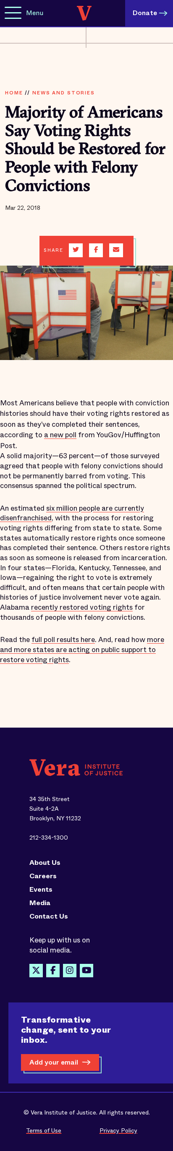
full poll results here (63, 639)
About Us (44, 862)
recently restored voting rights (82, 607)
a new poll (60, 435)
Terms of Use (43, 1130)
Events (40, 889)
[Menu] (13, 13)
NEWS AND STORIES (63, 92)
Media (39, 903)
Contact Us (48, 916)
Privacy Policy (118, 1130)
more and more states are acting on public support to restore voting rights (82, 649)
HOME (14, 92)
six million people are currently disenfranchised (72, 513)
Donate (145, 13)
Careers (43, 876)
